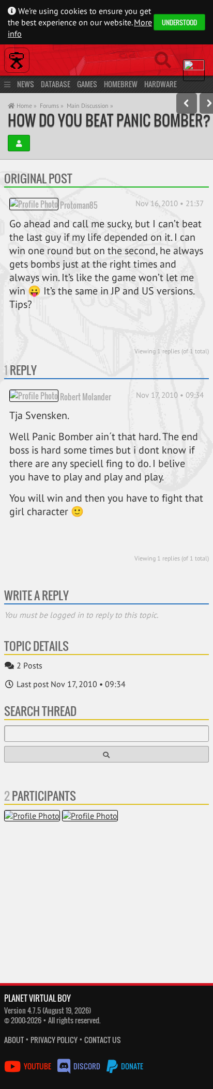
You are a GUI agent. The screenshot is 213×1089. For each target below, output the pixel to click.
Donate (131, 1066)
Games (87, 84)
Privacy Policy (54, 1039)
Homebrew (121, 84)
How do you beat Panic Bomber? (109, 120)
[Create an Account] (19, 143)
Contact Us (102, 1039)
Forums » (52, 106)
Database (55, 84)
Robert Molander (85, 396)
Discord (87, 1066)
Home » (26, 106)
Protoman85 (79, 204)
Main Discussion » (90, 106)
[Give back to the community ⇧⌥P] (186, 103)
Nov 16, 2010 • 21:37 (169, 203)
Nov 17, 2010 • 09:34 (170, 395)
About (14, 1039)
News (25, 84)
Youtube (37, 1066)
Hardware (160, 84)
